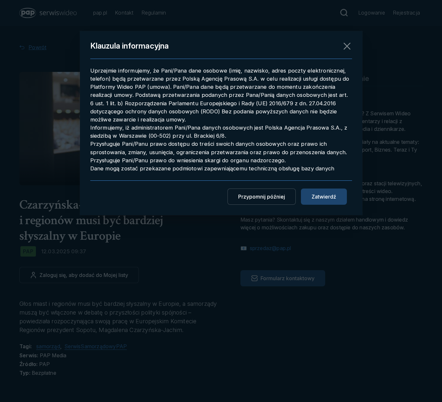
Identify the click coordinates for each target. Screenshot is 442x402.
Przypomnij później (261, 196)
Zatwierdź (324, 196)
